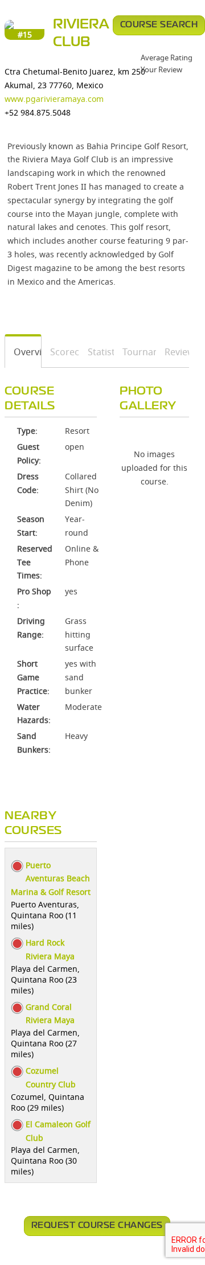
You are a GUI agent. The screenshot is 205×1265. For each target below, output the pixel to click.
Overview (23, 352)
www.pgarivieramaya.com (54, 98)
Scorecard (60, 352)
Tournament (135, 352)
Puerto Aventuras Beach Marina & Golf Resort (51, 879)
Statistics (97, 352)
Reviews (173, 352)
